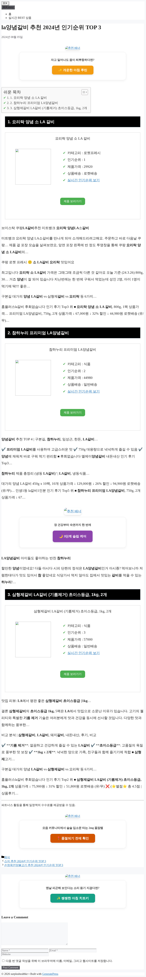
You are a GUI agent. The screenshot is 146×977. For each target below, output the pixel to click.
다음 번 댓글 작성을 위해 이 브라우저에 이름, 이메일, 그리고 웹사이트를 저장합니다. (59, 960)
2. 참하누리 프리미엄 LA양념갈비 (34, 103)
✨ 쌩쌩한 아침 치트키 (73, 898)
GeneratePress (50, 973)
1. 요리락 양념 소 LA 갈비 (28, 97)
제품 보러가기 (73, 201)
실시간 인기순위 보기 (83, 180)
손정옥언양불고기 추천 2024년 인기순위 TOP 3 (33, 865)
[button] (83, 92)
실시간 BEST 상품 (20, 17)
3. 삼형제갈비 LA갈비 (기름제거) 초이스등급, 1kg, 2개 (48, 108)
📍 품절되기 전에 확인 (73, 838)
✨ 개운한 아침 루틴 (72, 70)
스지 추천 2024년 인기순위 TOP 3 (25, 861)
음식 (7, 857)
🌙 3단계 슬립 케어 (72, 536)
